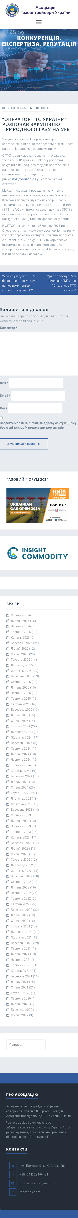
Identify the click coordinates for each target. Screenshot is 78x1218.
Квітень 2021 (20, 970)
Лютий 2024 (19, 782)
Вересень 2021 (22, 943)
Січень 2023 (19, 854)
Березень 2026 (21, 643)
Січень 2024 (19, 787)
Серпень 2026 (21, 615)
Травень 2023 (21, 832)
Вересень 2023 (22, 809)
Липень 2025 (20, 687)
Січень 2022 (19, 920)
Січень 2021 (19, 987)
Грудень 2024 (20, 726)
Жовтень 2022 (21, 870)
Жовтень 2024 (21, 737)
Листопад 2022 (22, 865)
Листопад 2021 (22, 931)
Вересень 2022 (22, 876)
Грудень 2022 (20, 859)
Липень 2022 (20, 887)
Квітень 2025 (20, 704)
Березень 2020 (21, 1009)
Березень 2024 (21, 776)
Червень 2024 (21, 759)
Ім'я (4, 383)
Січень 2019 (19, 1015)
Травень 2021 (21, 965)
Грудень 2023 (20, 793)
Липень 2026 (20, 621)
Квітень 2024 (20, 770)
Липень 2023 (20, 820)
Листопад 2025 (22, 665)
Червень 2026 (21, 626)
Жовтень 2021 (21, 937)
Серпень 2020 (21, 998)
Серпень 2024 (21, 748)
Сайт (3, 408)
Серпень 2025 (21, 682)
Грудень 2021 (20, 926)
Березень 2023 (21, 843)
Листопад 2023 (22, 798)
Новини (45, 107)
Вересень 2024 (22, 743)
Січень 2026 (19, 654)
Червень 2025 (21, 693)
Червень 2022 (21, 893)
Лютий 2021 (19, 981)
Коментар (8, 327)
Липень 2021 (20, 954)
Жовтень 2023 (21, 804)
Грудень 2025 (20, 659)
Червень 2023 (21, 826)
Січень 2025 (19, 721)
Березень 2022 (21, 909)
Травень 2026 (21, 632)
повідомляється (23, 179)
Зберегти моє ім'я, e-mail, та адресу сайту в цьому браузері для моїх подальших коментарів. (38, 425)
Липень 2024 (20, 754)
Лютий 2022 (19, 915)
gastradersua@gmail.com (38, 1183)
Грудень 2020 (20, 993)
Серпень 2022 (21, 882)
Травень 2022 (21, 898)
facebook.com (30, 1192)
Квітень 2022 (20, 904)
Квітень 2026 (20, 637)
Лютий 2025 (19, 715)
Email (5, 395)
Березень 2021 (21, 976)
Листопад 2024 (22, 732)
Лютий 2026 (19, 648)
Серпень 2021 (21, 948)
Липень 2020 (20, 1004)
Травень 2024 (21, 765)
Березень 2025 (21, 709)
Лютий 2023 (19, 848)
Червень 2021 (21, 959)
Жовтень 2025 (21, 671)
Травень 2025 (21, 698)
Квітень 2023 (20, 837)
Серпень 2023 (21, 815)
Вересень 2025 (22, 676)
